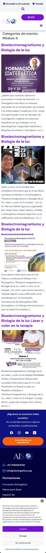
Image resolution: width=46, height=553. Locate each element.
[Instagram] (19, 433)
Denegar (23, 536)
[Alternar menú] (41, 25)
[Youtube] (27, 433)
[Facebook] (11, 433)
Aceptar (23, 529)
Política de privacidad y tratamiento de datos (21, 549)
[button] (42, 501)
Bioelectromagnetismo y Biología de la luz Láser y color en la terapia (22, 320)
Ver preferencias (23, 543)
